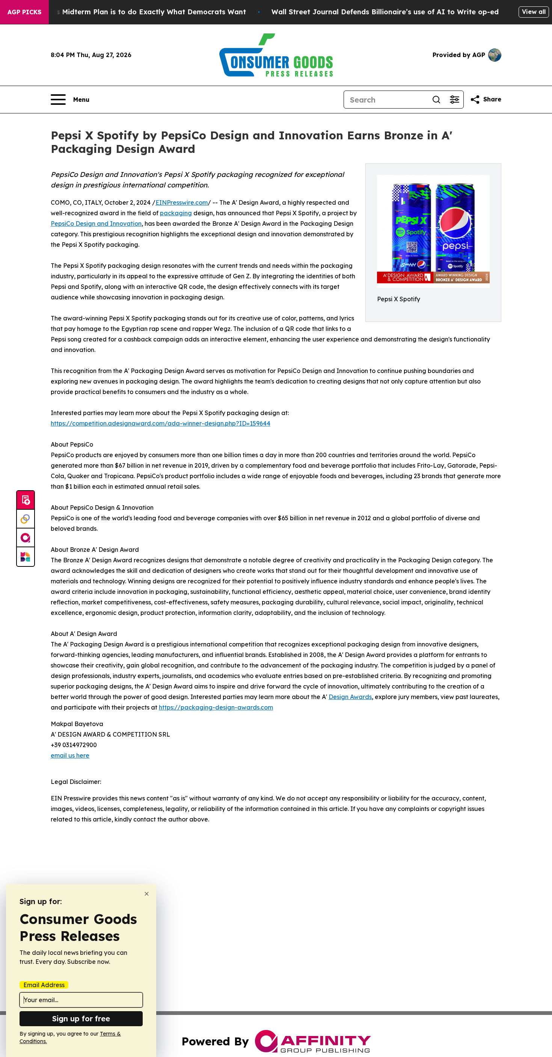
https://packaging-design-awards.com (216, 707)
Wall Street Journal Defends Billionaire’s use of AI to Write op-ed (385, 12)
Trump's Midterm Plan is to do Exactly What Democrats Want (139, 12)
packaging (176, 213)
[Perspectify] (25, 519)
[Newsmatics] (25, 556)
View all (534, 11)
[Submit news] (25, 500)
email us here (70, 755)
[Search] (436, 99)
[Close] (146, 893)
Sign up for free (81, 1018)
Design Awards (350, 697)
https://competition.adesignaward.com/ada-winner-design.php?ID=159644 (160, 423)
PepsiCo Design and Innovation (96, 223)
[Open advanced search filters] (454, 99)
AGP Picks (24, 12)
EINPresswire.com (181, 202)
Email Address (44, 985)
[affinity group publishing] (25, 537)
